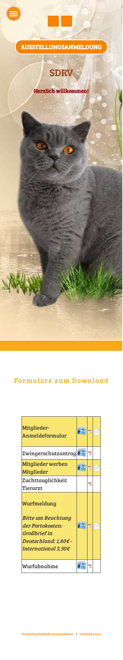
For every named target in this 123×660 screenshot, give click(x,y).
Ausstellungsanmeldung (61, 47)
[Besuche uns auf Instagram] (66, 22)
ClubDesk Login (90, 634)
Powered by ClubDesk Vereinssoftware (47, 634)
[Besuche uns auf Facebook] (53, 22)
